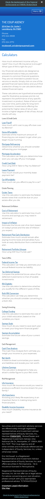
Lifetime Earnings (9, 367)
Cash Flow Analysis (10, 348)
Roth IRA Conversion (10, 293)
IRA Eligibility (7, 283)
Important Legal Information (15, 486)
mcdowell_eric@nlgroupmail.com (18, 46)
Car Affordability (8, 179)
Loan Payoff (7, 122)
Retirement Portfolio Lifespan (14, 249)
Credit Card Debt (9, 163)
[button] (37, 11)
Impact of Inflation (9, 222)
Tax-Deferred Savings (11, 272)
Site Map (6, 488)
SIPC (19, 436)
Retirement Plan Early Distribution (16, 234)
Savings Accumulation (11, 333)
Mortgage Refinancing (11, 144)
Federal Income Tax (10, 262)
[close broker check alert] (42, 2)
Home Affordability (9, 132)
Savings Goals (7, 323)
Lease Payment (8, 170)
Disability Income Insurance (13, 407)
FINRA (13, 436)
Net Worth (6, 358)
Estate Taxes (7, 192)
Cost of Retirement (10, 210)
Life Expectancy (8, 395)
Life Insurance (8, 383)
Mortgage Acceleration (11, 153)
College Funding (8, 311)
